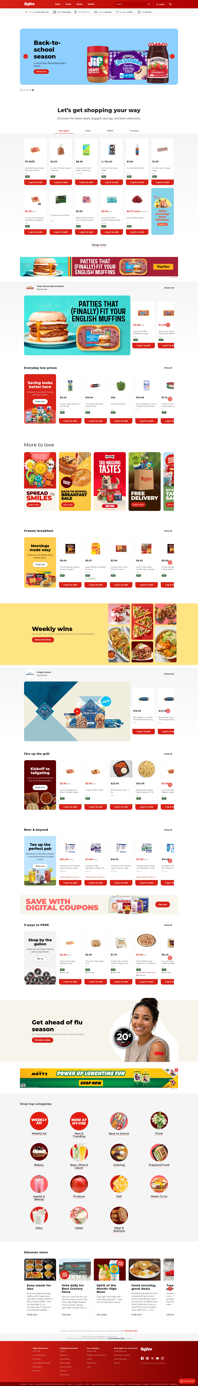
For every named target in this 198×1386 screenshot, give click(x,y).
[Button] (21, 90)
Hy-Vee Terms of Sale (116, 1338)
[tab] (64, 131)
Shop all (168, 368)
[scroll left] (25, 56)
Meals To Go (64, 1355)
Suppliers (146, 1384)
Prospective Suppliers (134, 1384)
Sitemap (23, 1384)
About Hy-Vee (91, 1351)
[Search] (149, 4)
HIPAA (87, 1384)
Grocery (62, 1351)
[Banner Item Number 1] (27, 90)
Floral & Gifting (65, 1359)
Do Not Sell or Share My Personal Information (50, 1384)
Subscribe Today (130, 1331)
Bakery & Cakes (65, 1363)
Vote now (66, 1314)
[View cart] (170, 4)
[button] (90, 579)
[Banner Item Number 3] (33, 90)
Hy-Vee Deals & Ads (120, 1351)
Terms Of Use (79, 1384)
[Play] (77, 711)
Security (70, 1384)
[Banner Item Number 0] (24, 90)
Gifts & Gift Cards (65, 1367)
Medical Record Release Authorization (103, 1384)
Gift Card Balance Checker (41, 1363)
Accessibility (173, 1384)
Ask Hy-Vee (36, 1351)
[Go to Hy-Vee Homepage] (30, 4)
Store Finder (37, 1371)
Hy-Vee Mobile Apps (120, 1359)
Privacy (30, 1384)
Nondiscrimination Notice (159, 1384)
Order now (32, 1314)
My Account (37, 1359)
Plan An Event (64, 1375)
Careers (89, 1359)
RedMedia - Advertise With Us (96, 1355)
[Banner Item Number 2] (30, 90)
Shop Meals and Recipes (121, 1355)
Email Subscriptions (39, 1355)
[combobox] (133, 4)
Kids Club (117, 1363)
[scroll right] (172, 56)
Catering (63, 1371)
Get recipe (102, 1314)
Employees (121, 1384)
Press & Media (37, 1367)
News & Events (91, 1363)
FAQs (89, 1367)
